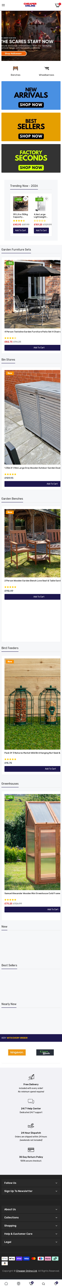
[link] (31, 36)
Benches (15, 75)
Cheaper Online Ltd (26, 1271)
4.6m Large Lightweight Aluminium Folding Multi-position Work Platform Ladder (41, 215)
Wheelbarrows (46, 75)
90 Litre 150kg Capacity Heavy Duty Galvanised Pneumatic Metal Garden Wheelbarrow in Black (20, 215)
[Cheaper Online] (30, 5)
